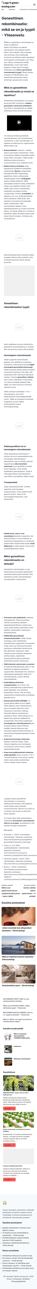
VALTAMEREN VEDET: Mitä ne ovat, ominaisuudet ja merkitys (16, 990)
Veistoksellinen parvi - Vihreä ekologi (18, 975)
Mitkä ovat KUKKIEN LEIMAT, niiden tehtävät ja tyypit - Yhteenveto (16, 997)
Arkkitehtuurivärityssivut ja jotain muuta (17, 1245)
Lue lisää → (8, 1098)
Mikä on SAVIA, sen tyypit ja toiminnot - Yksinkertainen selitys (18, 1010)
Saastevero (17, 1036)
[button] (34, 4)
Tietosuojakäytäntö (18, 1271)
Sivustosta (17, 1269)
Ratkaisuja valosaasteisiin (22, 1048)
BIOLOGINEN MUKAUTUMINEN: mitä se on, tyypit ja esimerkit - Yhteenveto (18, 1003)
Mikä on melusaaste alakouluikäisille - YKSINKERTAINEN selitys (22, 1026)
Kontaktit (26, 1269)
